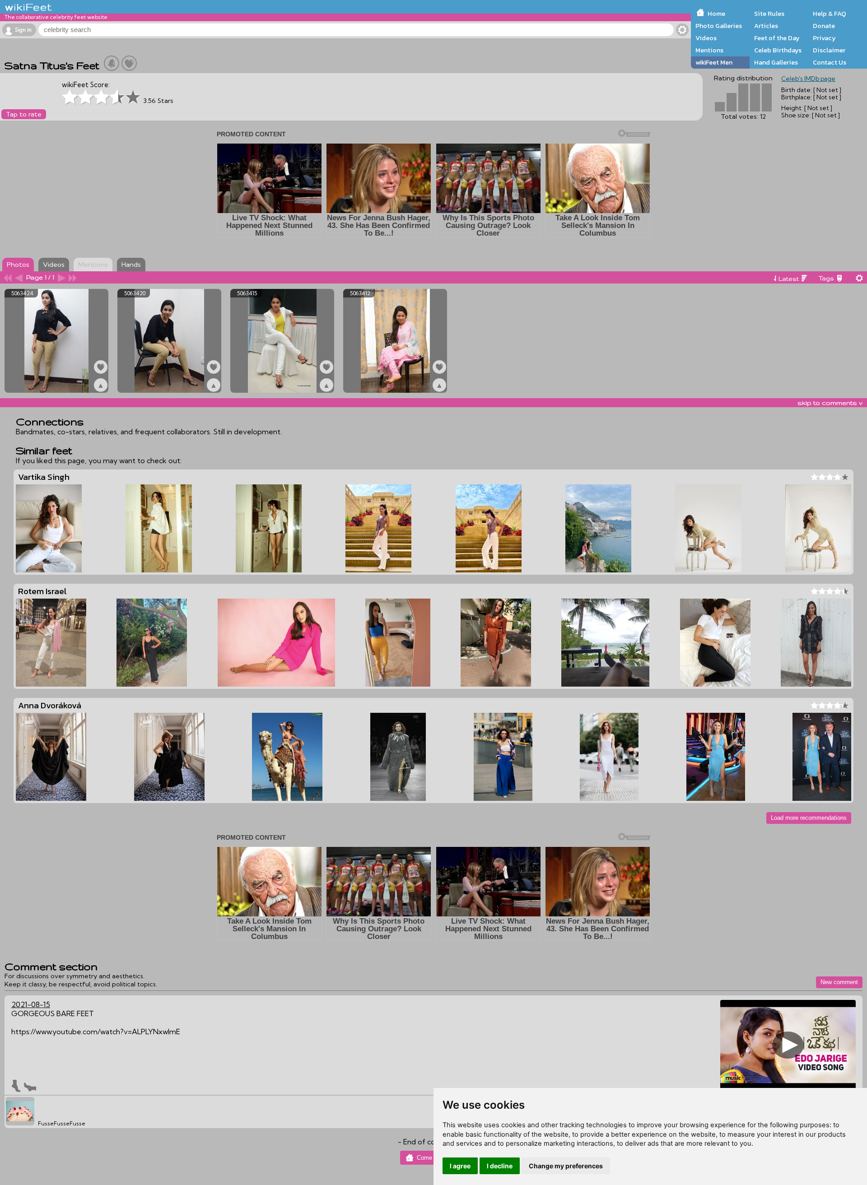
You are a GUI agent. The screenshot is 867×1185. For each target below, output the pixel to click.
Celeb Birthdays (778, 50)
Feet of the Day (777, 38)
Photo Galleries (718, 26)
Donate (824, 26)
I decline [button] (500, 1166)
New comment (839, 982)
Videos (706, 38)
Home (716, 14)
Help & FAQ (829, 14)
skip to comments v (829, 402)
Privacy (824, 38)
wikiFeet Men (713, 62)
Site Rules (769, 14)
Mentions (709, 50)
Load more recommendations (809, 817)
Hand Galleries (776, 62)
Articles (766, 26)
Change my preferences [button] (566, 1166)
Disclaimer (829, 50)
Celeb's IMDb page (808, 78)
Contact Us (829, 62)
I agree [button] (460, 1166)
